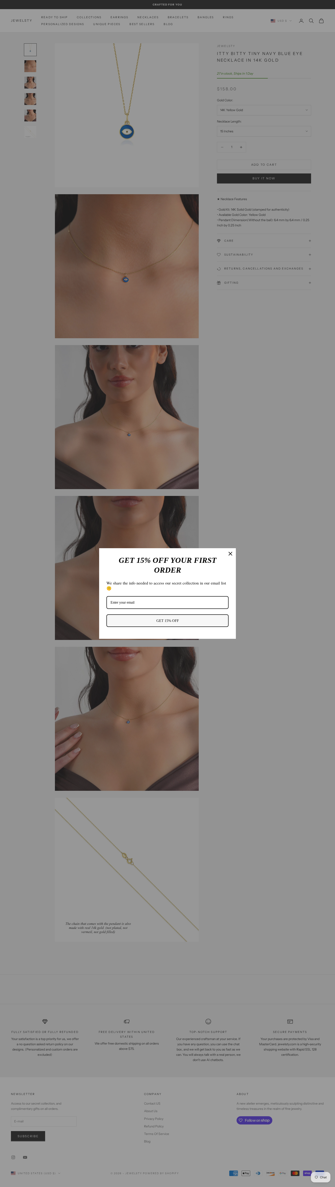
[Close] (230, 553)
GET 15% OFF (167, 621)
